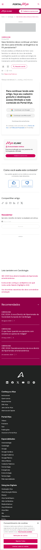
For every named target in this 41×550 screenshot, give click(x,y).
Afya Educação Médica (9, 492)
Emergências (6, 470)
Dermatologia (6, 467)
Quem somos (6, 398)
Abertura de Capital (8, 411)
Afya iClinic (5, 510)
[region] (20, 535)
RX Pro (4, 519)
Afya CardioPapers (8, 498)
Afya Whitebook (7, 507)
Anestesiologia (6, 443)
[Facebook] (18, 203)
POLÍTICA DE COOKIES (25, 532)
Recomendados (11, 304)
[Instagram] (28, 382)
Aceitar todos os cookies (20, 546)
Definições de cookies (20, 535)
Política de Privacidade (18, 128)
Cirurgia (4, 449)
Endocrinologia (6, 473)
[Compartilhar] (3, 66)
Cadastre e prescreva (30, 11)
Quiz (3, 427)
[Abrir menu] (3, 4)
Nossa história (6, 402)
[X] (22, 203)
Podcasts (5, 424)
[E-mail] (10, 203)
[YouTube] (23, 382)
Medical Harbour (7, 504)
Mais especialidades (8, 479)
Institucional (6, 395)
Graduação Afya (7, 489)
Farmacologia (6, 476)
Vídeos (4, 421)
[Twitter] (18, 382)
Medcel (4, 495)
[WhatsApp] (6, 203)
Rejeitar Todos (20, 541)
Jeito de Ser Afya (7, 408)
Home (3, 17)
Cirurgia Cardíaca (7, 452)
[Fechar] (38, 523)
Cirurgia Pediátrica (8, 455)
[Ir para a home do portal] (20, 4)
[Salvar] (8, 66)
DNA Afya (5, 405)
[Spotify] (34, 382)
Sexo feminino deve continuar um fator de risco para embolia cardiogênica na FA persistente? (27, 17)
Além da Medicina (7, 501)
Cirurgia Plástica (7, 458)
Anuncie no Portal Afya (9, 433)
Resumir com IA (20, 66)
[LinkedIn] (14, 203)
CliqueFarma (6, 516)
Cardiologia (10, 17)
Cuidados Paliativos (8, 464)
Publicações (6, 430)
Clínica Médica (6, 461)
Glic (3, 513)
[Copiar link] (3, 203)
